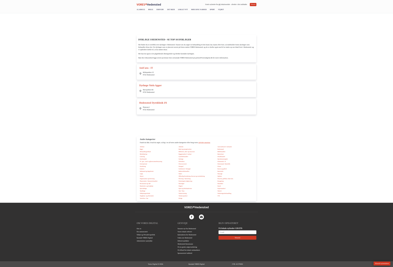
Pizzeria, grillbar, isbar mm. (225, 179)
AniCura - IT (146, 67)
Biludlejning (143, 154)
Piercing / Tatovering (185, 179)
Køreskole (220, 171)
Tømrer (219, 191)
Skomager (181, 183)
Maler (180, 174)
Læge (141, 174)
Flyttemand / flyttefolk (223, 164)
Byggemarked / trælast (185, 154)
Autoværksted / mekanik (224, 147)
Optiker (219, 176)
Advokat (142, 147)
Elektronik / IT (221, 161)
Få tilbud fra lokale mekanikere (189, 250)
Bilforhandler (221, 151)
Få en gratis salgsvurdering (187, 247)
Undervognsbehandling (224, 193)
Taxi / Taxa (181, 191)
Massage (219, 174)
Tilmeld (253, 4)
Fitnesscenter (183, 164)
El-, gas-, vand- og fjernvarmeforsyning (151, 161)
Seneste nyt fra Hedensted (187, 229)
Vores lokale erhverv (185, 232)
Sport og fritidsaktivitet (185, 188)
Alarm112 (141, 9)
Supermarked (221, 188)
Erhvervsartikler (183, 241)
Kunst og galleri (222, 169)
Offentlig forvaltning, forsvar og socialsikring (192, 176)
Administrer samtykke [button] (144, 241)
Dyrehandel (143, 159)
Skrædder (220, 183)
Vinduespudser (183, 196)
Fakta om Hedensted (185, 238)
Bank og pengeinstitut (185, 149)
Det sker (171, 9)
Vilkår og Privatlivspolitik (146, 235)
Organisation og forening (147, 179)
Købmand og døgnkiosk (147, 171)
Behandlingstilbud (145, 151)
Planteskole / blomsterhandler (149, 181)
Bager (141, 149)
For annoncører (142, 232)
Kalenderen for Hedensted (187, 235)
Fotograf (181, 166)
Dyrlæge (181, 159)
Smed (219, 186)
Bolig (150, 9)
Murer (141, 176)
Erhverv (160, 9)
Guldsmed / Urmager (185, 169)
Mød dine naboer (199, 9)
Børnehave (220, 154)
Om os (139, 229)
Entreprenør (143, 164)
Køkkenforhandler (184, 171)
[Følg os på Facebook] (191, 217)
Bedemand (220, 149)
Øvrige (180, 198)
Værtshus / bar (144, 198)
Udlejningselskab (145, 193)
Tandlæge (142, 191)
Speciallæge (143, 188)
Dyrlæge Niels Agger (150, 85)
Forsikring (143, 166)
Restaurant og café (145, 183)
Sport (212, 9)
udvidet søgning (204, 143)
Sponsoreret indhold (185, 253)
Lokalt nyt (183, 9)
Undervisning (183, 193)
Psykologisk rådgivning (185, 181)
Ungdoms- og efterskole (147, 196)
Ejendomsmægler (222, 159)
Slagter (181, 186)
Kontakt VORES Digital (145, 238)
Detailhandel (221, 156)
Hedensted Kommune (185, 244)
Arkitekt (181, 147)
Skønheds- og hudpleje (146, 186)
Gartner (142, 169)
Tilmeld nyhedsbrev (382, 263)
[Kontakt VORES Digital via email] (201, 217)
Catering (142, 156)
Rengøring (220, 181)
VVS (218, 196)
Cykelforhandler (183, 156)
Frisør (219, 166)
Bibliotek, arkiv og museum (187, 151)
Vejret (221, 9)
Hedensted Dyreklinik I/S (153, 102)
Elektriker (182, 161)
